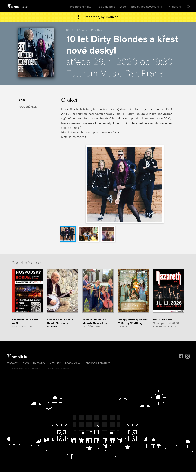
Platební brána (53, 368)
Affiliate (55, 363)
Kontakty (12, 363)
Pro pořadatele (105, 7)
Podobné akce (27, 106)
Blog (123, 7)
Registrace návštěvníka (146, 7)
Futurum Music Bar (101, 73)
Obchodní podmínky (98, 363)
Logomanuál (73, 363)
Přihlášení (174, 7)
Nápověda (39, 363)
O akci (22, 100)
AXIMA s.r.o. (37, 368)
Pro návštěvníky (80, 7)
